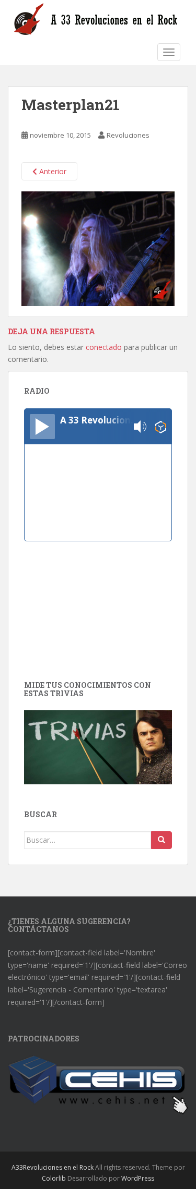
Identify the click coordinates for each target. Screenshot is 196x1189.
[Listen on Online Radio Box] (160, 426)
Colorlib (54, 1178)
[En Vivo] (42, 426)
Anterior (51, 171)
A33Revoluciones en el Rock (52, 1167)
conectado (104, 347)
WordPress (137, 1178)
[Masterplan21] (98, 248)
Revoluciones (128, 135)
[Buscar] (161, 840)
